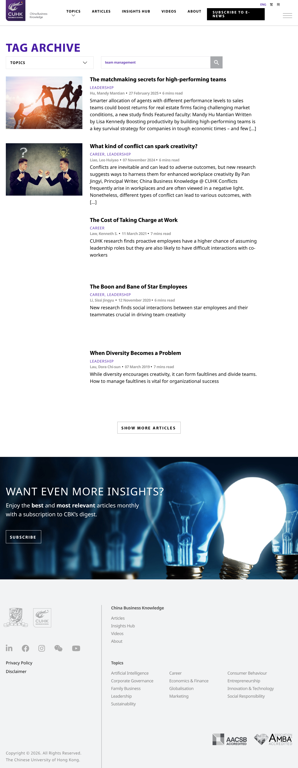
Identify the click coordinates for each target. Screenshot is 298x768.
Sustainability (123, 704)
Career (97, 154)
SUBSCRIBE (23, 537)
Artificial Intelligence (130, 673)
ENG (263, 4)
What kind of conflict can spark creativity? (143, 146)
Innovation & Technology (250, 688)
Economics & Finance (188, 681)
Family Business (126, 688)
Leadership (102, 87)
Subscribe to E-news (231, 14)
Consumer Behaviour (247, 673)
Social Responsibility (246, 696)
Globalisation (181, 688)
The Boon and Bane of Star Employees (138, 286)
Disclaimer (16, 671)
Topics (73, 11)
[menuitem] (73, 13)
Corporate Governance (132, 681)
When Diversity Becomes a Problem (135, 353)
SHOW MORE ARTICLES (148, 428)
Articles (101, 11)
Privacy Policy (19, 663)
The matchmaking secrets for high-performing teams (158, 79)
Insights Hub (136, 11)
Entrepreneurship (243, 681)
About (194, 11)
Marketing (178, 696)
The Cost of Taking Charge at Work (134, 220)
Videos (169, 11)
